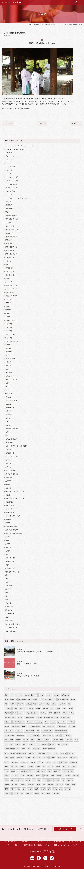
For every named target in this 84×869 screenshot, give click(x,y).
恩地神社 (28, 780)
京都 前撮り (9, 226)
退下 (6, 592)
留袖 (60, 789)
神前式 (15, 108)
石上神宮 (8, 488)
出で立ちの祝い (10, 292)
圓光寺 (50, 771)
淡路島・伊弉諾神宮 (11, 474)
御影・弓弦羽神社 (11, 379)
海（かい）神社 (10, 470)
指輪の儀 (8, 404)
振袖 (49, 789)
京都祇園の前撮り (11, 254)
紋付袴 (55, 789)
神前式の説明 (9, 502)
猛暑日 (67, 784)
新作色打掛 (32, 753)
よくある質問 (68, 838)
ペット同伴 (71, 753)
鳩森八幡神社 (73, 762)
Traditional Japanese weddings (34, 722)
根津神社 (40, 762)
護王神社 (8, 575)
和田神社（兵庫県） (63, 744)
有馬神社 (8, 432)
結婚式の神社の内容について (48, 699)
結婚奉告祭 (23, 784)
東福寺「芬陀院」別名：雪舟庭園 (16, 446)
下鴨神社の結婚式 (66, 717)
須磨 (69, 704)
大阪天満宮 (9, 327)
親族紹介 (8, 565)
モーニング (67, 789)
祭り (52, 708)
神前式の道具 (9, 505)
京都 (50, 713)
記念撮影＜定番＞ (11, 568)
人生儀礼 (74, 766)
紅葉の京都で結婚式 (11, 530)
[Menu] (80, 2)
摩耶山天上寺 (9, 407)
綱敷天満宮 (62, 704)
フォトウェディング (68, 771)
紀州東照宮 (69, 739)
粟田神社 (8, 523)
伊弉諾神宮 (9, 268)
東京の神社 (9, 442)
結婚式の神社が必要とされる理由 (28, 699)
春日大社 (8, 425)
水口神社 (8, 467)
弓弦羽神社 (9, 372)
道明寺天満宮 (9, 596)
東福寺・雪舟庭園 (9, 757)
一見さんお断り (9, 730)
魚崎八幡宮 (45, 744)
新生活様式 (9, 414)
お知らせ (8, 173)
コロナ (32, 739)
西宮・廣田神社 (10, 558)
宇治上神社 (9, 338)
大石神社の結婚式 (61, 726)
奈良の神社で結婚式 (10, 717)
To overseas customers (48, 726)
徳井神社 (8, 390)
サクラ (45, 780)
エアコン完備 (59, 784)
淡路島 (15, 708)
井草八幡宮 (56, 793)
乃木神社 (45, 757)
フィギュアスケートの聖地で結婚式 (16, 198)
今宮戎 (6, 780)
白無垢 (30, 789)
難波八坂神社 (36, 748)
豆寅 (6, 579)
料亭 (38, 730)
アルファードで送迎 (11, 177)
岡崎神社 (8, 355)
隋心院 (43, 771)
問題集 (35, 704)
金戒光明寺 (57, 771)
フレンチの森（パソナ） (44, 753)
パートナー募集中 (13, 845)
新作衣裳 (63, 753)
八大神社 (14, 784)
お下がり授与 (9, 170)
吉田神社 (8, 306)
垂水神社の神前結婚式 (49, 748)
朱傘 (6, 435)
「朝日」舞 (9, 152)
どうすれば (19, 730)
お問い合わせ (65, 695)
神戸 (70, 708)
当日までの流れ (40, 838)
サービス (41, 695)
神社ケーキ (30, 775)
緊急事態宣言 (20, 735)
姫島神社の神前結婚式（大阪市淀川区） (15, 753)
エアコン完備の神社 (11, 180)
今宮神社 (8, 261)
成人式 (13, 771)
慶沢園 (46, 775)
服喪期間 (25, 739)
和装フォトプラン (16, 789)
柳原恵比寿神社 (10, 453)
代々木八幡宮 (64, 762)
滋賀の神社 (9, 477)
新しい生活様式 (66, 735)
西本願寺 (52, 744)
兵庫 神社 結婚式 (57, 739)
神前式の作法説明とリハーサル (15, 498)
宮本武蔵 (7, 784)
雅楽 (6, 617)
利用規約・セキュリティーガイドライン (67, 841)
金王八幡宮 (15, 762)
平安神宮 (8, 362)
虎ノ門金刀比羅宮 (62, 757)
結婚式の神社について (31, 695)
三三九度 (8, 201)
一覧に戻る (42, 123)
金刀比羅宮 (39, 775)
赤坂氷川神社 (73, 757)
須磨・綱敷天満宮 (11, 631)
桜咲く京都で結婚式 (11, 456)
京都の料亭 (9, 240)
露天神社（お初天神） (17, 780)
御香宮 (7, 386)
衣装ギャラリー (27, 841)
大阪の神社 (9, 324)
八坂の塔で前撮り (44, 704)
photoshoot (71, 722)
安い (29, 748)
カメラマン (29, 793)
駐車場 (31, 708)
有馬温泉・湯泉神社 (11, 428)
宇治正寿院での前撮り (12, 341)
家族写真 (8, 348)
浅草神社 (50, 766)
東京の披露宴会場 (11, 439)
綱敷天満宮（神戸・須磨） (14, 533)
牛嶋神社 (48, 762)
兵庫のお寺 (9, 282)
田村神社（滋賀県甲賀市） (12, 748)
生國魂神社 (31, 784)
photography (72, 726)
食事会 (25, 744)
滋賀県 (20, 717)
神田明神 (36, 793)
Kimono (53, 722)
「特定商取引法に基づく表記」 (25, 771)
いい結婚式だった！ (47, 730)
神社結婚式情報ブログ (12, 516)
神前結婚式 (21, 713)
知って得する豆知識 (55, 838)
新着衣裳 (18, 739)
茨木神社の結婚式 (29, 730)
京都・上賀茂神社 (11, 247)
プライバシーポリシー (11, 699)
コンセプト (19, 695)
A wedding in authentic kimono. (14, 149)
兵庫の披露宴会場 (11, 285)
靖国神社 (67, 775)
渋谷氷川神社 (24, 762)
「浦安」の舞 (9, 156)
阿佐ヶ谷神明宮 (46, 793)
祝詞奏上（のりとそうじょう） (15, 491)
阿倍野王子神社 (10, 613)
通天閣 (6, 789)
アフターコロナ (9, 739)
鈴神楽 (7, 599)
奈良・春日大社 (10, 334)
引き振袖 (43, 789)
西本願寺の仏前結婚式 (61, 730)
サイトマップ (72, 845)
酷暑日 (73, 784)
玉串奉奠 (10, 108)
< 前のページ (7, 123)
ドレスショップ (10, 194)
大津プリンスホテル (15, 744)
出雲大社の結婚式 (11, 296)
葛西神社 (50, 784)
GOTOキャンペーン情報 (43, 739)
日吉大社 (8, 418)
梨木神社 (8, 460)
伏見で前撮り (9, 271)
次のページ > (76, 123)
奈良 (14, 713)
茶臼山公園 (70, 780)
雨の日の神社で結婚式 (12, 624)
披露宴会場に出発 (11, 400)
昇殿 (6, 421)
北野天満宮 (9, 299)
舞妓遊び (7, 726)
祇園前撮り (20, 757)
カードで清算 (36, 757)
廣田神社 (8, 365)
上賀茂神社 (9, 208)
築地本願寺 (14, 766)
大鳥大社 (75, 775)
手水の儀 (8, 397)
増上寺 (6, 766)
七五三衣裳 (8, 793)
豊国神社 (20, 108)
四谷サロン (15, 775)
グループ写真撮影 (11, 184)
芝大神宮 (52, 757)
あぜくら (8, 163)
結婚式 (6, 695)
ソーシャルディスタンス (46, 735)
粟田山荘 (8, 519)
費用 (6, 704)
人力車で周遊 (9, 257)
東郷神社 (33, 762)
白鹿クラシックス (34, 744)
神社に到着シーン (11, 509)
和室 (34, 780)
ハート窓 (28, 757)
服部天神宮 (57, 713)
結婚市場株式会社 (63, 699)
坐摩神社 (8, 313)
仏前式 (7, 264)
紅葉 (50, 780)
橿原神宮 (8, 463)
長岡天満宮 (9, 603)
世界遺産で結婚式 (11, 215)
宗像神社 (8, 345)
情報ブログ (9, 393)
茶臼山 (52, 775)
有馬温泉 (54, 704)
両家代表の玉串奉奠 (11, 219)
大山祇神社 (66, 766)
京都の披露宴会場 (11, 236)
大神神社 (8, 317)
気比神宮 (7, 775)
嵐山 (38, 771)
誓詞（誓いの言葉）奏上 (13, 572)
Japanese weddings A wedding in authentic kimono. (21, 145)
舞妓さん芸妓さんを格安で (19, 726)
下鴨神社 (8, 212)
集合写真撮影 (9, 620)
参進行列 (8, 303)
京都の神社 (5, 108)
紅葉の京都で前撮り (11, 526)
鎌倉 (39, 780)
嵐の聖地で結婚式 (11, 359)
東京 (44, 766)
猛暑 (24, 789)
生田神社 (8, 484)
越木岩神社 (9, 586)
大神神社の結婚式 (11, 320)
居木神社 (55, 762)
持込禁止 (15, 793)
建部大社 (8, 369)
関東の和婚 (9, 606)
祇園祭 (58, 735)
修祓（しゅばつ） (11, 275)
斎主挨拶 (8, 411)
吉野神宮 (8, 310)
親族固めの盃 (9, 561)
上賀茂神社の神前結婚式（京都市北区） (47, 717)
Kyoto (46, 722)
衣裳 (22, 793)
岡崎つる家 (9, 352)
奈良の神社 (9, 331)
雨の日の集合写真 (11, 627)
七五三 (6, 771)
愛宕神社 (7, 762)
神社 (12, 695)
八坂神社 (8, 278)
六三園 (76, 739)
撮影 (44, 784)
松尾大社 (8, 449)
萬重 (6, 554)
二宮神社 (8, 222)
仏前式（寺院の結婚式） (25, 838)
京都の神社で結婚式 (68, 713)
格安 (63, 780)
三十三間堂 (9, 205)
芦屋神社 (8, 544)
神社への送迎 (9, 512)
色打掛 (36, 789)
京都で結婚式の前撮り (12, 229)
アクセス (56, 695)
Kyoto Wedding (61, 722)
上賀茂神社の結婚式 (34, 726)
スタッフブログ (10, 191)
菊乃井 (7, 551)
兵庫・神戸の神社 (11, 289)
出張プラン (8, 722)
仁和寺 (22, 775)
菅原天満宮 (9, 547)
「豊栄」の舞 (9, 159)
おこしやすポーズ (11, 166)
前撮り (23, 748)
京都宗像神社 (9, 250)
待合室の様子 (9, 376)
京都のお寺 (9, 233)
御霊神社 (8, 383)
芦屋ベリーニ (9, 540)
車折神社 (8, 589)
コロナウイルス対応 (11, 187)
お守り (65, 708)
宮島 (6, 744)
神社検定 (28, 704)
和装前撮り (23, 766)
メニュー (49, 695)
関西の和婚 (27, 108)
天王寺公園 (60, 775)
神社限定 (56, 780)
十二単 (38, 784)
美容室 (7, 537)
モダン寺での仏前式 (32, 713)
